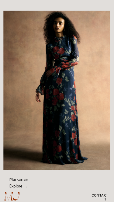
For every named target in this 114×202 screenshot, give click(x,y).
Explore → (18, 186)
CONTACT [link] (99, 197)
